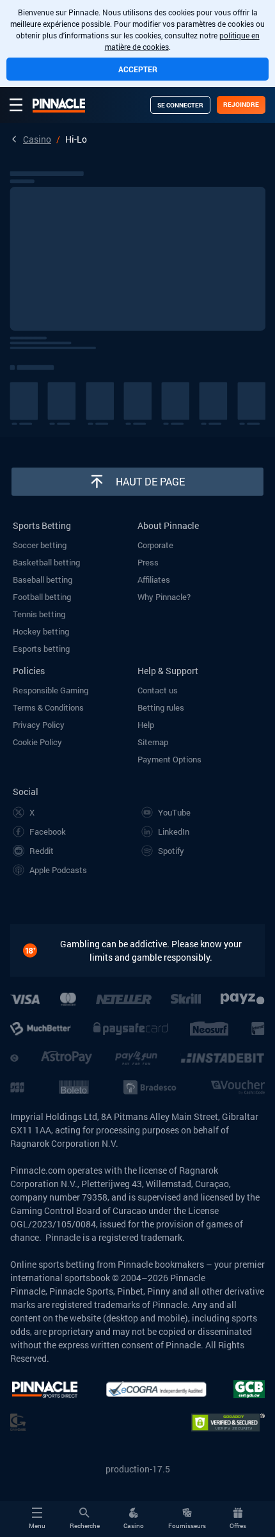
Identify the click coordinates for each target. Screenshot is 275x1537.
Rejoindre (241, 104)
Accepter (137, 69)
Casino (37, 139)
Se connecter (180, 105)
